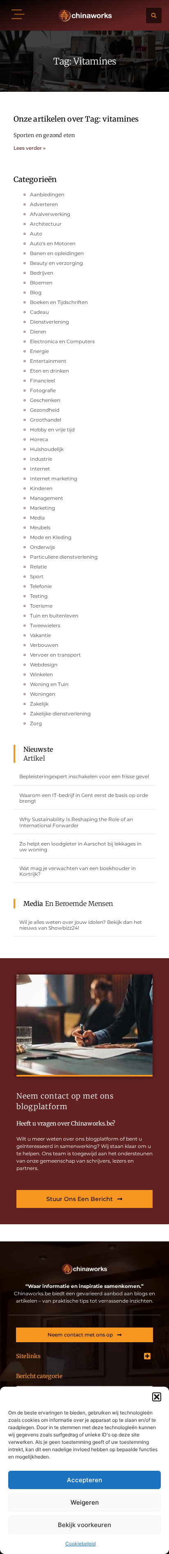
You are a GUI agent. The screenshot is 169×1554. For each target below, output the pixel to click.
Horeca (39, 439)
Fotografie (43, 390)
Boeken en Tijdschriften (59, 302)
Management (46, 498)
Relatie (38, 567)
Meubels (40, 527)
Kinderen (41, 488)
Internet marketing (53, 478)
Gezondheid (44, 410)
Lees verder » (30, 148)
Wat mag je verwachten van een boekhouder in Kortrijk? (77, 871)
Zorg (36, 723)
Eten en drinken (49, 371)
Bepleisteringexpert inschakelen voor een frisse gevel (84, 776)
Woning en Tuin (49, 684)
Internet (40, 469)
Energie (39, 351)
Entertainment (48, 361)
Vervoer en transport (55, 655)
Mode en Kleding (50, 537)
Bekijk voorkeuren (84, 1525)
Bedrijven (41, 273)
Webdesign (43, 665)
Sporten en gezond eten (44, 135)
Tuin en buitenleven (54, 616)
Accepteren (84, 1480)
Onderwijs (42, 547)
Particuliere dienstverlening (64, 557)
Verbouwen (44, 645)
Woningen (42, 694)
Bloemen (41, 283)
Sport (36, 576)
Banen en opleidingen (57, 253)
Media (37, 518)
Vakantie (40, 635)
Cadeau (39, 312)
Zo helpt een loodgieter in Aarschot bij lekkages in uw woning (80, 846)
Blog (35, 292)
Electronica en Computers (62, 341)
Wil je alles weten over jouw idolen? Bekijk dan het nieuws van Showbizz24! (80, 925)
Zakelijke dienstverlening (60, 713)
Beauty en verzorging (56, 263)
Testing (39, 596)
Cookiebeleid (80, 1544)
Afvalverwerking (50, 214)
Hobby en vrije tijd (52, 429)
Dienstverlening (49, 322)
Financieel (42, 380)
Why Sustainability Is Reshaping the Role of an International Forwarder (76, 822)
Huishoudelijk (47, 449)
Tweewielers (45, 625)
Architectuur (46, 224)
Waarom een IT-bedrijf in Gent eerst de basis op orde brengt (83, 798)
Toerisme (41, 606)
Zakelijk (39, 704)
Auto (36, 234)
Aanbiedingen (47, 194)
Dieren (38, 332)
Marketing (42, 508)
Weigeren (85, 1502)
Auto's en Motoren (52, 243)
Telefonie (41, 586)
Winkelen (41, 674)
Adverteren (44, 204)
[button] (157, 1397)
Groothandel (45, 420)
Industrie (41, 459)
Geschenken (45, 400)
